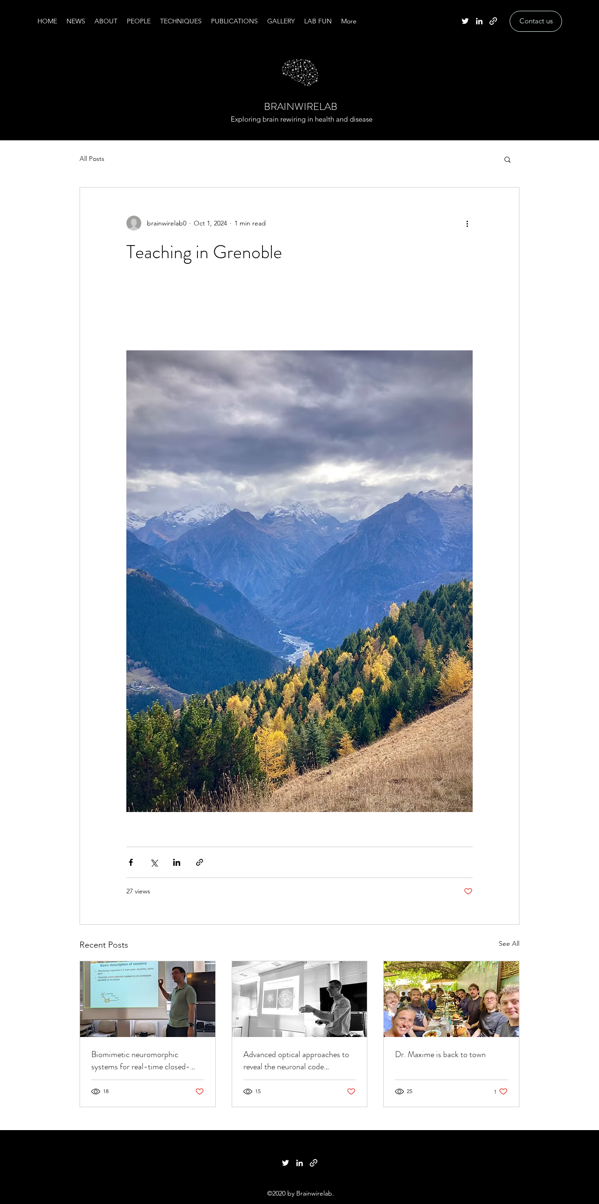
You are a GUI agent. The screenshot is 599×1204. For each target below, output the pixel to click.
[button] (507, 159)
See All (509, 943)
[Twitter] (465, 21)
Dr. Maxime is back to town (440, 1054)
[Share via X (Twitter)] (153, 862)
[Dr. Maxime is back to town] (451, 999)
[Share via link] (199, 862)
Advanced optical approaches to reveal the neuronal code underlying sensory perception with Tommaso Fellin (296, 1060)
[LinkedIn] (479, 21)
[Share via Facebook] (130, 862)
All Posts (92, 158)
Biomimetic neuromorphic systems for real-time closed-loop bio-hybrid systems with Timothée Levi (140, 1060)
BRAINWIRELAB (300, 106)
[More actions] (467, 223)
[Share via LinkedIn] (176, 862)
